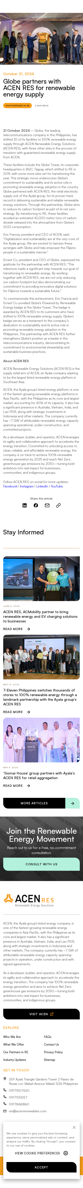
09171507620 (19, 1090)
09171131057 (18, 1097)
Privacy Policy (53, 1052)
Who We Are (12, 1037)
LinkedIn (42, 486)
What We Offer (13, 1044)
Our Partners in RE (15, 1052)
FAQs (47, 1037)
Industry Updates (14, 1060)
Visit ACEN (38, 1014)
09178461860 (19, 1104)
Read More (13, 629)
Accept (41, 1167)
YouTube (57, 486)
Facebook (10, 486)
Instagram (27, 486)
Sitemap (49, 1060)
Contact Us (51, 1044)
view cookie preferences (37, 1153)
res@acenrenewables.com (28, 1111)
